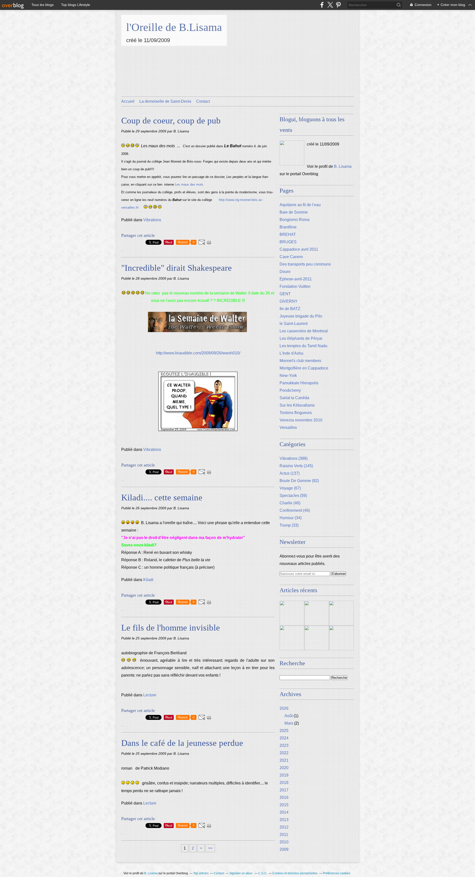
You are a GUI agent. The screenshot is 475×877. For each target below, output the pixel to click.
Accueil (127, 101)
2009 (284, 849)
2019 (284, 775)
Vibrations (152, 220)
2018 (284, 782)
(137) (290, 473)
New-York (288, 375)
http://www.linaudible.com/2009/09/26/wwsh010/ (198, 353)
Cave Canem (291, 257)
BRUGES (288, 242)
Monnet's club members (300, 361)
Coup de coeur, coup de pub (171, 120)
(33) (289, 525)
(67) (290, 488)
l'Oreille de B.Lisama (174, 27)
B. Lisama (343, 166)
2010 (284, 842)
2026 (284, 708)
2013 (284, 820)
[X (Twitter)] (330, 5)
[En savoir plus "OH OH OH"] (316, 638)
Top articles (201, 873)
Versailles (288, 427)
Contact (203, 101)
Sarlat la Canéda (294, 398)
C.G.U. (262, 873)
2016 (284, 797)
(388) (294, 458)
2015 (284, 805)
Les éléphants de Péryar (301, 338)
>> (210, 848)
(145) (296, 466)
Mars (289, 723)
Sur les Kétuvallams (297, 405)
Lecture (149, 695)
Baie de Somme (294, 212)
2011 (284, 834)
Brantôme (288, 227)
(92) (299, 481)
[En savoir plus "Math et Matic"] (316, 613)
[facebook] (322, 5)
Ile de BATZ (290, 309)
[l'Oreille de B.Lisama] (292, 153)
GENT (285, 294)
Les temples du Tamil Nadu (303, 346)
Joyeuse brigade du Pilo (301, 316)
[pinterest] (338, 5)
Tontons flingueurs (296, 413)
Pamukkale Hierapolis (299, 383)
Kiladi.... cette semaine (161, 497)
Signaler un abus (241, 873)
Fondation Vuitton (295, 286)
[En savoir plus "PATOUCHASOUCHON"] (341, 638)
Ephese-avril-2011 (296, 279)
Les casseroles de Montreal (304, 331)
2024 (284, 738)
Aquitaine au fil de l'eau (300, 205)
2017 (284, 790)
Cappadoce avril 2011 (299, 249)
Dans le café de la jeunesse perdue (182, 743)
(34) (291, 518)
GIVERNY (289, 301)
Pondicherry (290, 390)
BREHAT (288, 234)
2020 (284, 768)
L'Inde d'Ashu (291, 353)
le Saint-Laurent (294, 323)
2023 (284, 745)
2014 (284, 812)
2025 (284, 731)
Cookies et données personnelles (295, 873)
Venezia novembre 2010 (301, 420)
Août (289, 716)
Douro (285, 271)
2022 (284, 753)
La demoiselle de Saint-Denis (165, 101)
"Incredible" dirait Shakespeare (176, 268)
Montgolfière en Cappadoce (304, 368)
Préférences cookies (336, 873)
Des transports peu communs (305, 264)
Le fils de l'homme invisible (170, 628)
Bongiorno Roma (294, 220)
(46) (290, 503)
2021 (284, 760)
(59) (293, 495)
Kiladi (148, 580)
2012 (284, 827)
